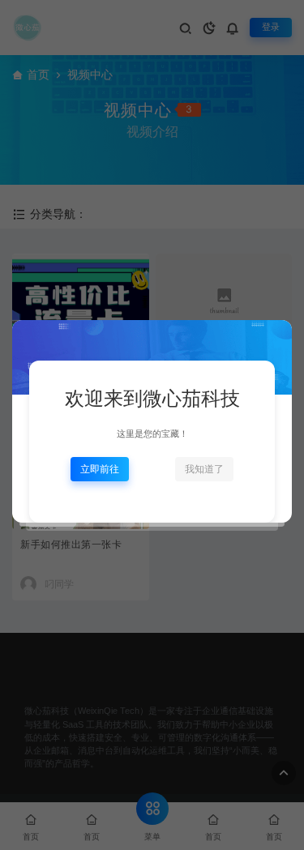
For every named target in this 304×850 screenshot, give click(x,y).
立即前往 (99, 469)
